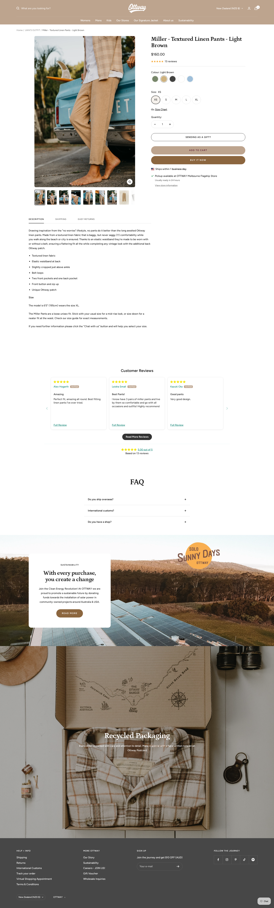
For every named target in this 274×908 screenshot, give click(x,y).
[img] (61, 381)
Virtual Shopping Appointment (34, 878)
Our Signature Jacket (146, 20)
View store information (166, 185)
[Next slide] (227, 408)
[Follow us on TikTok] (244, 859)
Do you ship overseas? (100, 499)
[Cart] (256, 8)
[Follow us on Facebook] (218, 859)
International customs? (101, 510)
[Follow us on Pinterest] (235, 859)
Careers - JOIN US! (94, 868)
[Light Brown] (164, 79)
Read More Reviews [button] (137, 436)
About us (168, 20)
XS (155, 99)
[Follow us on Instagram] (227, 859)
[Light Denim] (190, 79)
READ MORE (69, 613)
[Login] (249, 8)
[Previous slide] (46, 408)
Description (36, 219)
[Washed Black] (173, 79)
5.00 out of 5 (145, 449)
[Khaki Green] (155, 79)
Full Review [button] (60, 425)
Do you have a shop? (99, 521)
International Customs (29, 868)
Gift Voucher (90, 873)
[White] (181, 79)
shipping (60, 219)
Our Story (89, 857)
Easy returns (86, 219)
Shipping (21, 857)
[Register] (178, 866)
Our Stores (122, 20)
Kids (109, 20)
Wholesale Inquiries (94, 878)
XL (196, 99)
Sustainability (186, 20)
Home (19, 30)
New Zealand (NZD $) (228, 8)
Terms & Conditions (27, 884)
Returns (20, 862)
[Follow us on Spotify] (253, 859)
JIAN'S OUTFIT (32, 30)
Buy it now (198, 160)
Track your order (25, 873)
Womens (85, 20)
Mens (98, 20)
